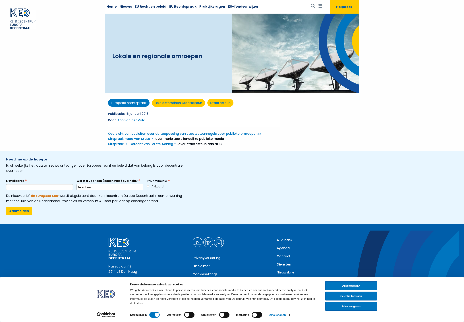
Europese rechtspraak (129, 103)
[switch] (189, 315)
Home (112, 6)
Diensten (284, 264)
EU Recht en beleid (150, 6)
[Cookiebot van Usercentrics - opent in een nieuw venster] (106, 315)
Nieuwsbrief (286, 272)
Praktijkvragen (212, 6)
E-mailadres (16, 181)
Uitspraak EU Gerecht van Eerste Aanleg (140, 144)
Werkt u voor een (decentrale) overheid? (108, 181)
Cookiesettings (205, 274)
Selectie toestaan (351, 296)
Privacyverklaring (206, 258)
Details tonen (277, 314)
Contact (284, 256)
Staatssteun (220, 103)
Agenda (283, 248)
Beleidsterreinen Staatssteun (178, 103)
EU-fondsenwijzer (243, 6)
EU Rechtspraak (182, 6)
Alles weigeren (351, 306)
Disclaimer (201, 266)
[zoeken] (313, 7)
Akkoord (157, 186)
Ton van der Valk (130, 120)
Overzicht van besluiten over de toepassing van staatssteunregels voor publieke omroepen (183, 133)
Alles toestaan (351, 285)
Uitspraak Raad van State (129, 138)
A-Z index (284, 240)
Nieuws (126, 6)
